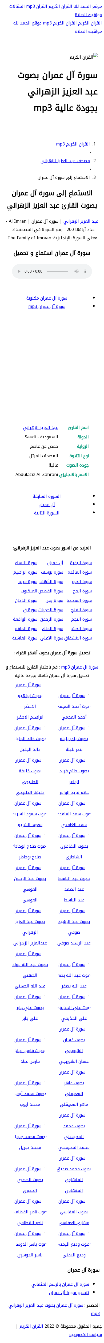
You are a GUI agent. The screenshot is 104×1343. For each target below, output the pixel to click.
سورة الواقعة (25, 619)
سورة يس (54, 600)
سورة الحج (82, 591)
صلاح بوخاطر (30, 857)
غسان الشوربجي (74, 1061)
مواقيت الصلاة (88, 14)
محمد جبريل (30, 1147)
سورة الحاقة (26, 628)
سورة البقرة (81, 563)
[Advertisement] (52, 367)
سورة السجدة (79, 600)
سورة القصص (50, 591)
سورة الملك (52, 628)
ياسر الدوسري (30, 1255)
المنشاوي (74, 1190)
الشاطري (74, 857)
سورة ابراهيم (25, 572)
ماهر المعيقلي (74, 1104)
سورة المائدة (80, 572)
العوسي (30, 900)
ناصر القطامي (30, 1222)
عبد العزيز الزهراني (80, 221)
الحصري (30, 1190)
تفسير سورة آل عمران (69, 1292)
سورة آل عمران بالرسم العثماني (60, 1284)
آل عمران (47, 504)
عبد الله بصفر (74, 986)
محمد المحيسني (74, 1147)
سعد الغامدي (74, 824)
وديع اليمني (74, 1255)
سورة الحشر (81, 628)
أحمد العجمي (74, 717)
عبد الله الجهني (30, 986)
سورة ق (30, 610)
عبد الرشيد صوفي (74, 943)
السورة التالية (46, 513)
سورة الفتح (81, 610)
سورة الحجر (81, 581)
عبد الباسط (74, 900)
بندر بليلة (74, 749)
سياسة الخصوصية (85, 1334)
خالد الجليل (30, 749)
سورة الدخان (26, 600)
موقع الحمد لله (87, 6)
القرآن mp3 (36, 6)
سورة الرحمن (51, 619)
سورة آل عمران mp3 (46, 306)
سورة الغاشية (24, 638)
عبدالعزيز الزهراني (30, 943)
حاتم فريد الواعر (74, 792)
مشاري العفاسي (74, 1222)
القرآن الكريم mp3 (60, 23)
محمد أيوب (30, 1104)
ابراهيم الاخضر (30, 717)
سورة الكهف (51, 581)
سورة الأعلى (51, 638)
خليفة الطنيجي (30, 792)
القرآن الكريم (59, 6)
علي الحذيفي (74, 1018)
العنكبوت (29, 591)
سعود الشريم (30, 824)
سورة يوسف (52, 572)
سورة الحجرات (50, 610)
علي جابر (30, 1018)
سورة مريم (27, 581)
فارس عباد (30, 1061)
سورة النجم (81, 619)
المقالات (17, 6)
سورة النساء (26, 563)
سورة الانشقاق (78, 638)
